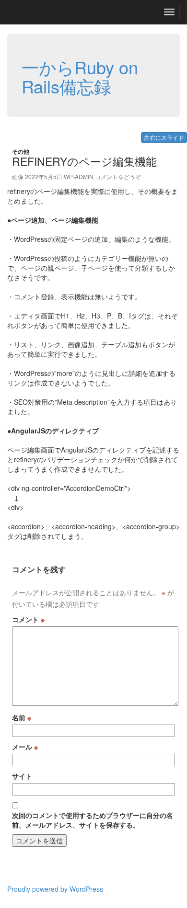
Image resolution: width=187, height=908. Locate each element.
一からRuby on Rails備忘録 (80, 76)
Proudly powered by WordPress (55, 889)
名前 (21, 717)
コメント (28, 619)
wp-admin (79, 176)
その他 (20, 151)
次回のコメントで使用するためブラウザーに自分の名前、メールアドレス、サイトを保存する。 (92, 819)
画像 (17, 176)
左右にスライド (164, 137)
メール (25, 746)
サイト (22, 776)
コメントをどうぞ (118, 176)
